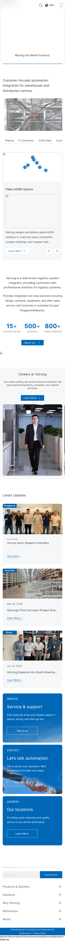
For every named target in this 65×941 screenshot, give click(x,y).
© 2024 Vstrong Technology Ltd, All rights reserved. (32, 930)
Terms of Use (24, 933)
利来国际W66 (44, 937)
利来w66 (3, 937)
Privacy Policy (39, 933)
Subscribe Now (51, 875)
